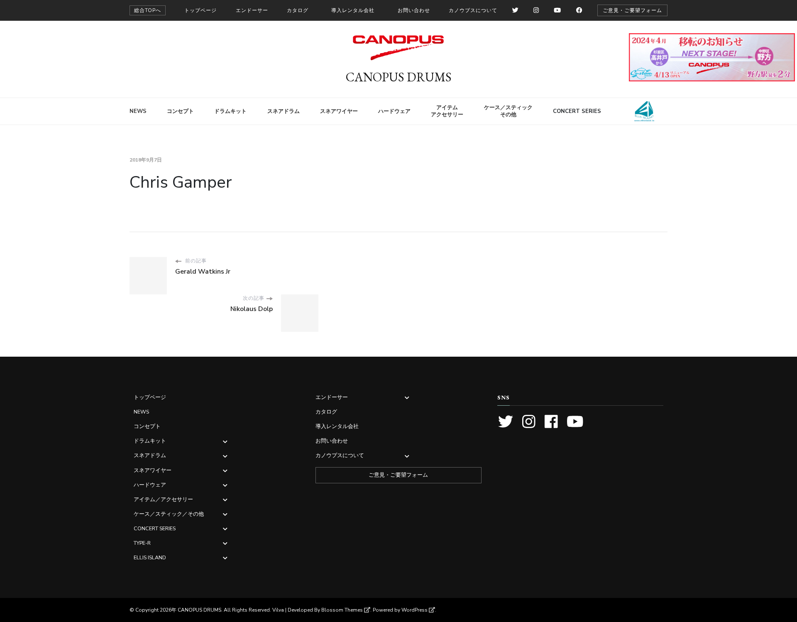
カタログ (297, 10)
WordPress (414, 610)
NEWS (138, 111)
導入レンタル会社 (352, 10)
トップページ (200, 10)
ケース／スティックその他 (508, 111)
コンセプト (180, 111)
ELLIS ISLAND (640, 111)
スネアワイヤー (339, 111)
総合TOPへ (147, 10)
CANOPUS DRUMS (399, 77)
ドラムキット (230, 111)
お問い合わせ (414, 10)
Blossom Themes (342, 610)
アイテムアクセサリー (447, 111)
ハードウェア (394, 111)
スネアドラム (283, 111)
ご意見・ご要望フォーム (632, 10)
